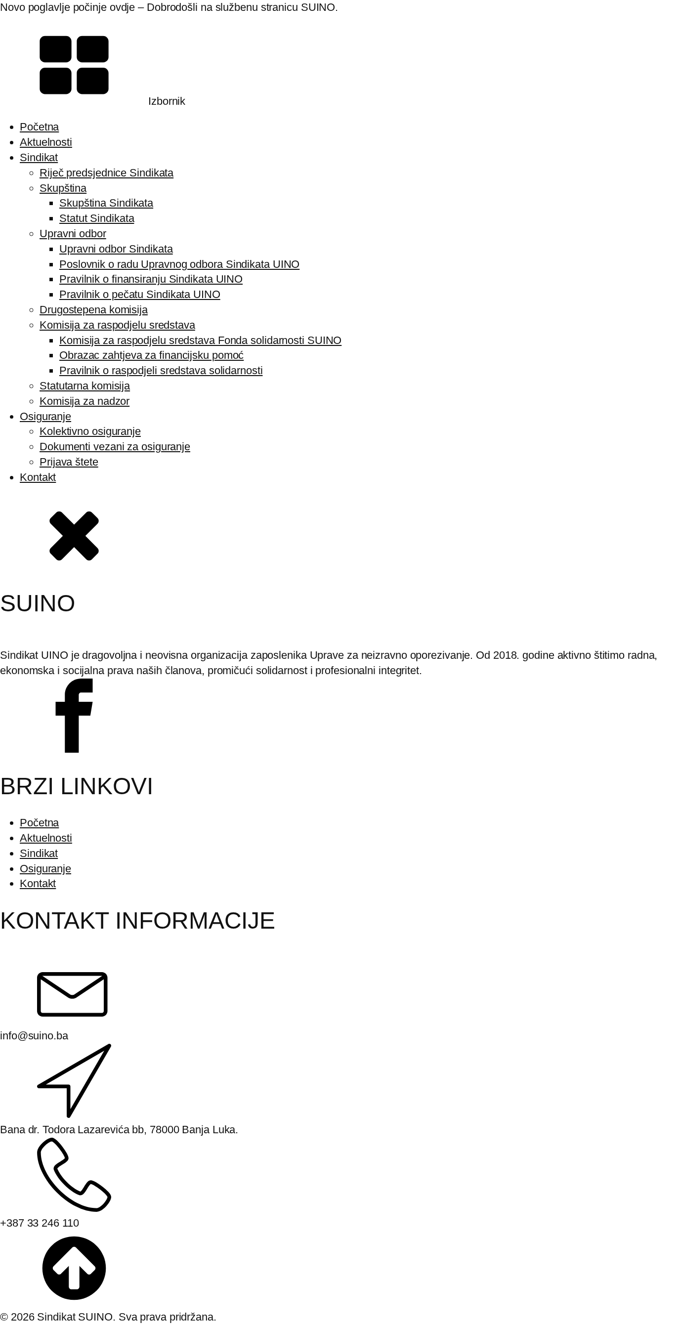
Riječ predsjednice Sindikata (106, 173)
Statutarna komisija (85, 386)
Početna (39, 127)
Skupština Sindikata (106, 203)
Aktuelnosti (46, 142)
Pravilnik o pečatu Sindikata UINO (139, 294)
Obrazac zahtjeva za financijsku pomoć (151, 355)
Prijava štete (69, 462)
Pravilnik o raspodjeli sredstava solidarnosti (161, 370)
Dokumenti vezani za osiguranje (115, 446)
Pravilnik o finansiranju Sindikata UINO (151, 279)
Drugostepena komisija (94, 309)
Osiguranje (45, 416)
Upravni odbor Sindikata (116, 249)
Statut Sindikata (96, 218)
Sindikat (39, 157)
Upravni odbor (73, 233)
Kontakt (38, 477)
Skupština (63, 188)
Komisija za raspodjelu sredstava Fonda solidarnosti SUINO (200, 340)
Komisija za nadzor (84, 401)
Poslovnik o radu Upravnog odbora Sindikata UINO (179, 264)
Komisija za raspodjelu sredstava (117, 325)
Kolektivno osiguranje (90, 431)
